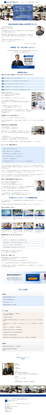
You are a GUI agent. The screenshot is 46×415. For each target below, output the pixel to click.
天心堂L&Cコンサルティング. (25, 395)
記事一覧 (33, 2)
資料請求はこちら (9, 407)
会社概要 (29, 2)
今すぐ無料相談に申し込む (32, 278)
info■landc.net (8, 406)
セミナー (26, 2)
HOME (23, 2)
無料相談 (37, 2)
